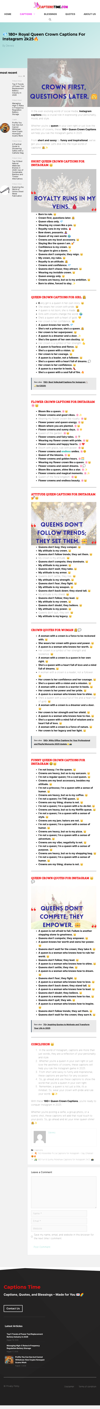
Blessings (50, 14)
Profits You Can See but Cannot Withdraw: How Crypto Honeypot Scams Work (17, 129)
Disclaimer (69, 1386)
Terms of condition (87, 1386)
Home (7, 14)
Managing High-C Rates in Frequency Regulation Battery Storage (18, 108)
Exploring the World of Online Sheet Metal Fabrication (18, 191)
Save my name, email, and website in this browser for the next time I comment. (64, 1236)
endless (66, 451)
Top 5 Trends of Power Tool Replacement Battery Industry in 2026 (18, 89)
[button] (50, 19)
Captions (26, 14)
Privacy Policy (12, 1386)
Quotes (70, 14)
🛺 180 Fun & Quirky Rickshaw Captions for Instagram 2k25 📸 (64, 1159)
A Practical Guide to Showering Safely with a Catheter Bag (18, 148)
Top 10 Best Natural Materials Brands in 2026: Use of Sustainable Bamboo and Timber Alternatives (17, 170)
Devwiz (10, 45)
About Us (90, 14)
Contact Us (13, 1308)
